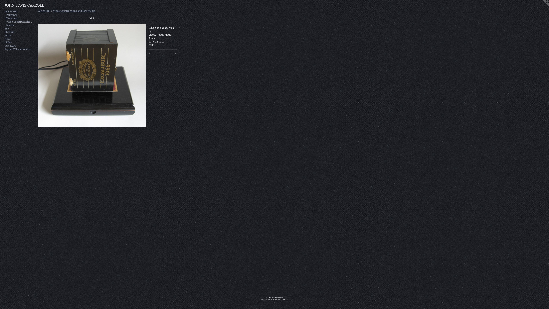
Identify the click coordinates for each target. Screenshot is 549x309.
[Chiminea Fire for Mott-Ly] (92, 75)
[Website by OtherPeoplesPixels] (543, 5)
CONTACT (10, 45)
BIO (7, 28)
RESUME (9, 32)
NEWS (8, 38)
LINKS (8, 42)
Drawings (12, 18)
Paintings (11, 14)
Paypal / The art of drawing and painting (19, 49)
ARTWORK (11, 11)
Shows (10, 25)
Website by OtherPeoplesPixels (274, 299)
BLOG (8, 35)
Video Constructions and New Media (19, 21)
